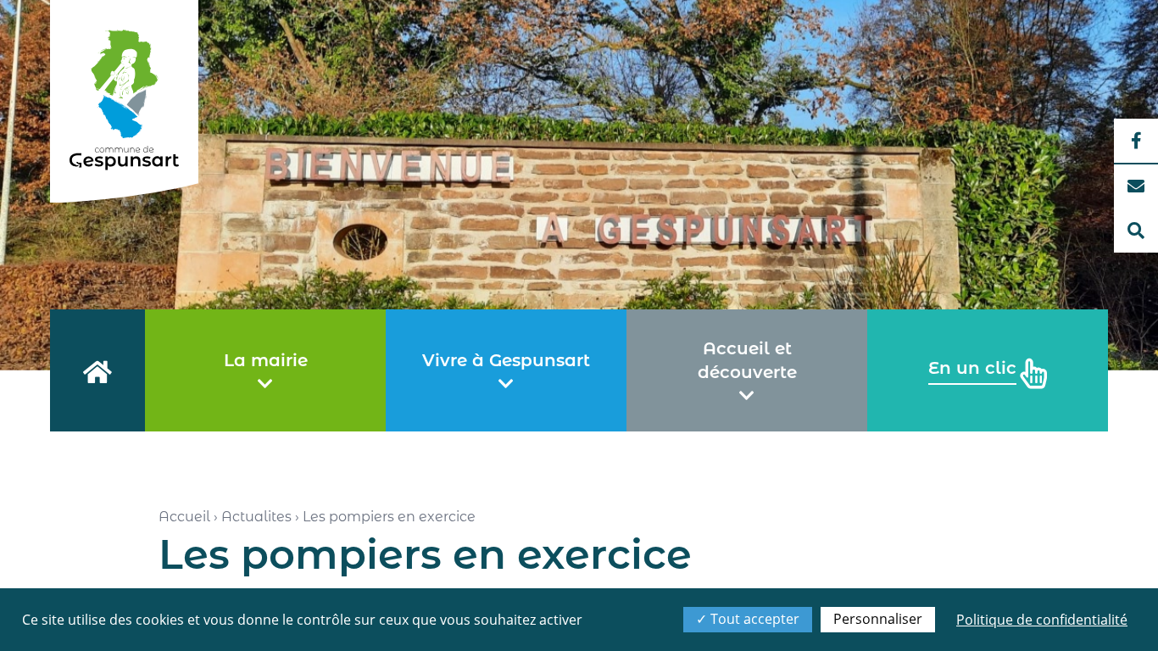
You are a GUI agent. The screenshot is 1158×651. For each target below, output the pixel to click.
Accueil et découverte (747, 360)
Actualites (256, 517)
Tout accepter (753, 618)
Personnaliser (877, 618)
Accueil (184, 517)
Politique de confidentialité (1041, 619)
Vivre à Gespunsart (506, 360)
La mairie (266, 360)
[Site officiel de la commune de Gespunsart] (124, 101)
